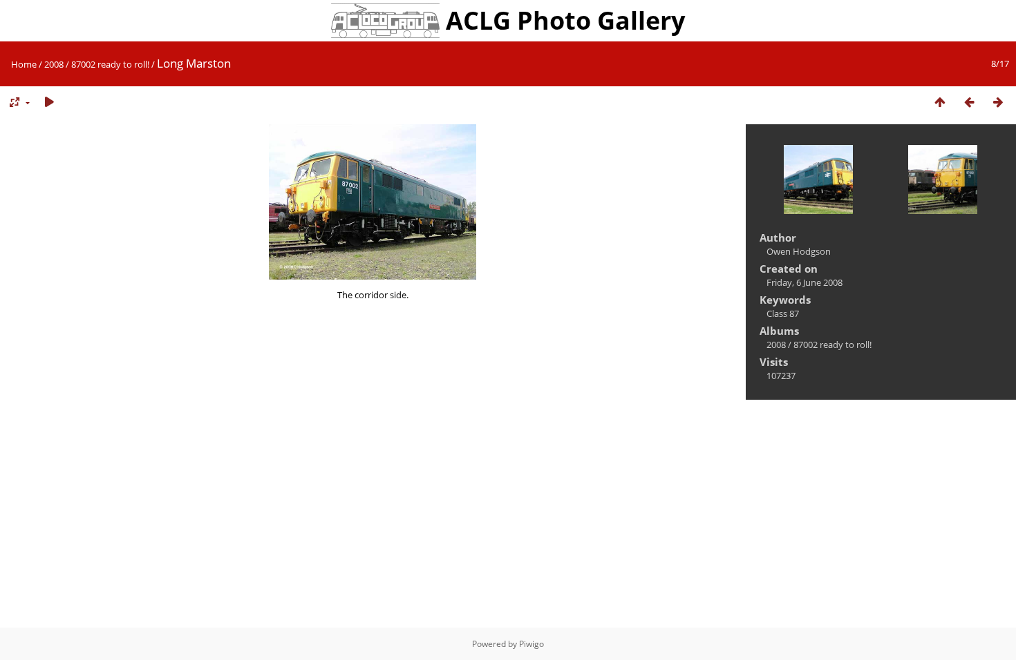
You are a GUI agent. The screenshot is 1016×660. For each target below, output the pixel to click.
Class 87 (782, 313)
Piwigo (531, 644)
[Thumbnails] (939, 102)
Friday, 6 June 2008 (804, 282)
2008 (54, 64)
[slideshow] (49, 102)
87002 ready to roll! (110, 64)
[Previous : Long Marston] (969, 102)
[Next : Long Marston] (998, 102)
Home (24, 64)
